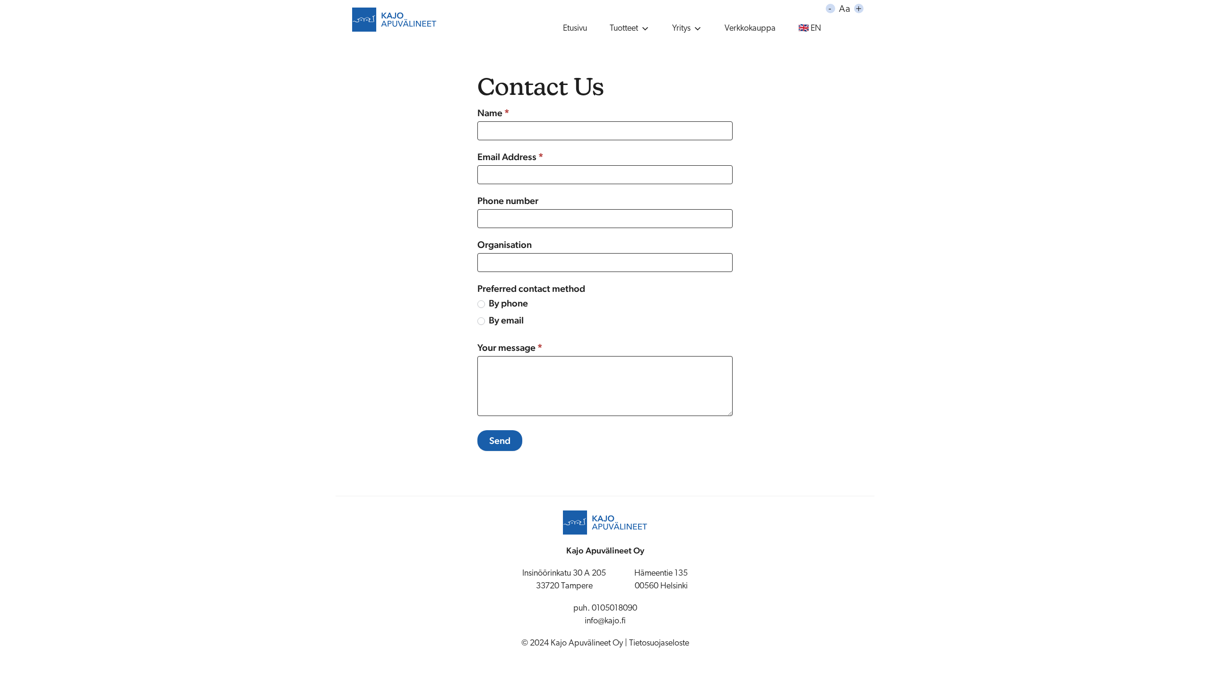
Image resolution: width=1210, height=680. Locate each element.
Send (499, 440)
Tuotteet (624, 29)
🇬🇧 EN (809, 29)
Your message (510, 347)
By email (505, 320)
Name (493, 113)
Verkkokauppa (750, 29)
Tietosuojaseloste (659, 643)
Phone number (507, 200)
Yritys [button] (681, 29)
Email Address (510, 156)
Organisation (504, 244)
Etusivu (575, 29)
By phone (507, 303)
